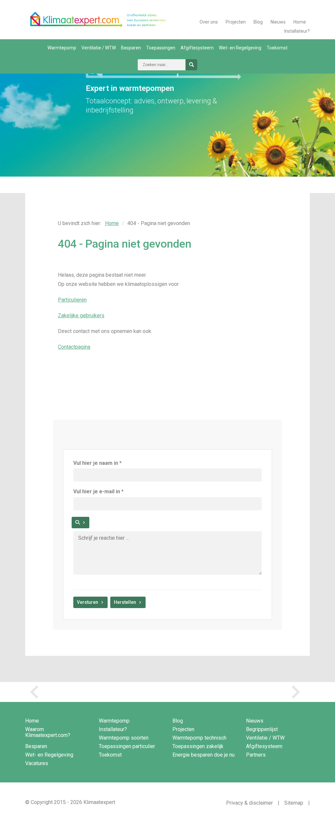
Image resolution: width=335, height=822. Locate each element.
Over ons (209, 22)
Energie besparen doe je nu (203, 755)
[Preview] (80, 522)
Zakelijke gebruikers (81, 315)
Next (298, 692)
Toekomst (277, 47)
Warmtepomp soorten (124, 738)
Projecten (236, 22)
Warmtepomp (61, 47)
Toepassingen (160, 47)
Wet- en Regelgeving (240, 47)
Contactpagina (74, 347)
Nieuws (278, 22)
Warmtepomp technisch (199, 738)
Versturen (87, 602)
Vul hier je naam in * (97, 463)
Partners (256, 755)
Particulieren (72, 300)
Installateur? (297, 31)
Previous (36, 692)
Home (299, 22)
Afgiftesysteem (197, 47)
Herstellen (125, 602)
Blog (258, 22)
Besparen (131, 47)
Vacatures (36, 763)
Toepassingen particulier (127, 746)
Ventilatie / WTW (98, 47)
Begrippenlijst (262, 729)
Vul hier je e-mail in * (98, 491)
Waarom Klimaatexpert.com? (47, 732)
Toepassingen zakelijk (197, 746)
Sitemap (293, 803)
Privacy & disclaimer (249, 803)
